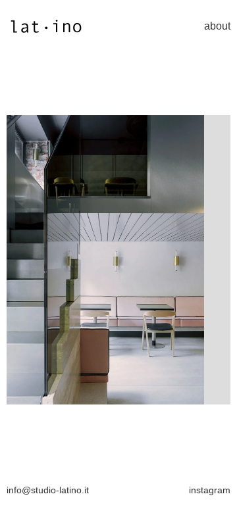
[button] (33, 259)
